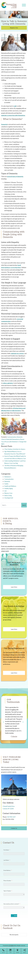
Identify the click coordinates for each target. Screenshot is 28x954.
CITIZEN (11, 945)
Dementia (4, 124)
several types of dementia (15, 176)
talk (15, 106)
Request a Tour (14, 27)
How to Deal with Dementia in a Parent (13, 439)
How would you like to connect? (12, 904)
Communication (11, 437)
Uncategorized (8, 498)
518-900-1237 (11, 817)
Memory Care (8, 493)
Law (5, 491)
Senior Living (8, 495)
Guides (6, 484)
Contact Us (14, 828)
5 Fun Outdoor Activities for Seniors (14, 449)
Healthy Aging (8, 488)
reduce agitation (8, 383)
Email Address (8, 870)
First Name (7, 850)
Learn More (14, 587)
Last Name (7, 860)
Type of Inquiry (8, 890)
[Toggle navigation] (24, 5)
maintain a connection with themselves (13, 115)
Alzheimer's (7, 477)
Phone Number (8, 880)
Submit (15, 915)
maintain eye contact (17, 353)
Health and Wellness (10, 486)
